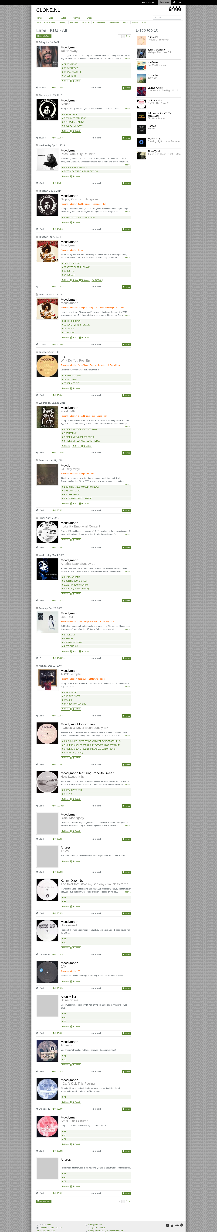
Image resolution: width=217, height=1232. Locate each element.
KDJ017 (60, 839)
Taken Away (69, 51)
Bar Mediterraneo (157, 65)
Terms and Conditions (45, 1231)
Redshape (92, 621)
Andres (66, 847)
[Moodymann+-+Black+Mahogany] (48, 823)
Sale (144, 23)
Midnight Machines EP (159, 52)
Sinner (65, 104)
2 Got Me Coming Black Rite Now (80, 171)
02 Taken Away (70, 68)
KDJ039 (60, 510)
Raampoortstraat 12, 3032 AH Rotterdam (105, 1231)
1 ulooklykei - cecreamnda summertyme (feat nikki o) (92, 741)
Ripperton (96, 204)
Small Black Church (74, 1121)
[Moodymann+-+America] (48, 1051)
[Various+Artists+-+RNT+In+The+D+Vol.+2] (141, 104)
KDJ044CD (61, 287)
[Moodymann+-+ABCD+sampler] (48, 680)
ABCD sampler (71, 674)
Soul (76, 280)
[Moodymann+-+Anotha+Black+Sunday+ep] (48, 569)
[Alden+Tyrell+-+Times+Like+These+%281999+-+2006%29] (141, 155)
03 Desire (68, 271)
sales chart (82, 621)
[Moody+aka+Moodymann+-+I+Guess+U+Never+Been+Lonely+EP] (48, 733)
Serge (99, 416)
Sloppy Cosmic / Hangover (79, 199)
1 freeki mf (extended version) (80, 429)
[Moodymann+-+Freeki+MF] (48, 417)
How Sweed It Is (72, 776)
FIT (79, 971)
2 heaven (68, 639)
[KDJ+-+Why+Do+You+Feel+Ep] (48, 366)
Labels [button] (52, 18)
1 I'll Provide (70, 114)
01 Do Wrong (70, 64)
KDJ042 (60, 395)
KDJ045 (60, 229)
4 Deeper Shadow (72, 126)
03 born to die (71, 383)
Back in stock (49, 23)
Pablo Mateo (83, 365)
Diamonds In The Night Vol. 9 (163, 90)
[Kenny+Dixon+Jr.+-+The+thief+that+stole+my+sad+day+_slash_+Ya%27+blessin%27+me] (48, 890)
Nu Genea (153, 37)
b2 (64, 1021)
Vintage (125, 23)
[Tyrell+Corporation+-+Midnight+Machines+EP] (141, 53)
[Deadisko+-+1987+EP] (141, 78)
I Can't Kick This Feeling (78, 1083)
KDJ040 (60, 453)
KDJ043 (60, 716)
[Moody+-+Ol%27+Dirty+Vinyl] (48, 474)
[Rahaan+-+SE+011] (141, 129)
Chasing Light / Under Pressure (164, 141)
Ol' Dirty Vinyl (70, 469)
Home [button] (39, 18)
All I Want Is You (156, 118)
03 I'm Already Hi (72, 72)
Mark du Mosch (105, 308)
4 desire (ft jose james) (76, 589)
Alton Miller (68, 996)
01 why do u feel (72, 376)
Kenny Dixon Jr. (72, 880)
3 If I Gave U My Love (73, 122)
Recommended (99, 23)
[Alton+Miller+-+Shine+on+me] (48, 1006)
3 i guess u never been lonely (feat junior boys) (89, 749)
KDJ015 (60, 1072)
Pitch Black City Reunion (78, 154)
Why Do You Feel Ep (75, 360)
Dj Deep (111, 365)
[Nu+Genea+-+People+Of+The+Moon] (141, 40)
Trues (65, 851)
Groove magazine (106, 621)
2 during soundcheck (75, 581)
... (62, 1163)
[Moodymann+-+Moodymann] (48, 251)
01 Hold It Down (72, 263)
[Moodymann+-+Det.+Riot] (48, 622)
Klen (104, 204)
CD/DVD (97, 280)
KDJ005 (60, 1151)
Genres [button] (76, 18)
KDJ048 (60, 138)
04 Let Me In (69, 76)
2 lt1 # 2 (67, 794)
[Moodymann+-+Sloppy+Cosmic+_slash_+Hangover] (48, 205)
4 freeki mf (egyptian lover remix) (81, 441)
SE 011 (151, 128)
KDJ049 (60, 88)
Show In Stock (45, 36)
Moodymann (69, 47)
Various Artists (155, 87)
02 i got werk (70, 379)
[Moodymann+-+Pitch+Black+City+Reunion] (48, 159)
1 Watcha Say (70, 692)
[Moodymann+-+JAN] (48, 972)
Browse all (85, 23)
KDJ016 (60, 954)
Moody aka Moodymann (78, 724)
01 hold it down (72, 321)
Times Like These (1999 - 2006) (164, 154)
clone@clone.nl (95, 1225)
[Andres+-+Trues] (48, 856)
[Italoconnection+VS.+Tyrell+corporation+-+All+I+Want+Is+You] (141, 116)
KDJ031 (60, 1033)
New (39, 23)
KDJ (64, 357)
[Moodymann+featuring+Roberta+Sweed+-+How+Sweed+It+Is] (48, 782)
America (66, 1045)
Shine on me (69, 1000)
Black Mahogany (72, 818)
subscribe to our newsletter (50, 1228)
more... (128, 58)
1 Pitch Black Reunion (75, 167)
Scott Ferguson (84, 204)
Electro (67, 446)
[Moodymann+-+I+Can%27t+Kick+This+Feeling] (48, 1089)
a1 (64, 897)
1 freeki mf (69, 635)
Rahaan (152, 125)
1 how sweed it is (72, 790)
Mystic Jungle (155, 138)
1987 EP (152, 77)
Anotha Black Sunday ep (78, 563)
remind (127, 88)
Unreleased (69, 925)
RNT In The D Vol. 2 (158, 103)
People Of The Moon (158, 39)
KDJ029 (60, 1193)
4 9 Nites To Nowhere (74, 704)
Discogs (135, 23)
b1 (64, 1018)
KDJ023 (60, 913)
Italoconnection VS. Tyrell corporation (161, 114)
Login (178, 2)
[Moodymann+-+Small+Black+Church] (48, 1126)
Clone (80, 250)
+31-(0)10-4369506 (96, 1228)
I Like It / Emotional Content (80, 526)
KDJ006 (60, 1109)
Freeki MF (68, 411)
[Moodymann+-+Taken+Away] (48, 56)
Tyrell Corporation (157, 49)
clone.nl (47, 1225)
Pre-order (74, 23)
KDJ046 (60, 183)
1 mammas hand (71, 577)
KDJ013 (60, 872)
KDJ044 (60, 344)
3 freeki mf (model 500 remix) (78, 437)
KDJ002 (60, 547)
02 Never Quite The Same (76, 267)
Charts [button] (90, 18)
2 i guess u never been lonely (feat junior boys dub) (91, 745)
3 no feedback (71, 494)
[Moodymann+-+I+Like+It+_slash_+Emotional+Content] (48, 532)
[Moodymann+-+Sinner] (48, 109)
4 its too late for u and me (77, 498)
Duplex (93, 365)
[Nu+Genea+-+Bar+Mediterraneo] (141, 66)
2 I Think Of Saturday (74, 118)
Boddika (81, 679)
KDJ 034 (60, 806)
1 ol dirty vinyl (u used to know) (81, 487)
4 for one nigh (71, 646)
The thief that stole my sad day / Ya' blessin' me (94, 884)
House (66, 81)
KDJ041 (60, 764)
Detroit (77, 81)
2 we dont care (71, 491)
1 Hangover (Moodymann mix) (79, 217)
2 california (70, 433)
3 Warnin (68, 700)
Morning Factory (98, 679)
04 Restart (69, 275)
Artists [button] (64, 18)
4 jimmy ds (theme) (73, 753)
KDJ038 (60, 600)
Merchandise (114, 23)
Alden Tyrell (154, 151)
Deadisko (153, 75)
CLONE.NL (48, 10)
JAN (64, 966)
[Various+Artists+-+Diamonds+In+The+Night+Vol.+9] (141, 91)
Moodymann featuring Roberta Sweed (87, 773)
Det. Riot (67, 616)
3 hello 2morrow (72, 642)
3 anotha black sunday (75, 585)
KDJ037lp (61, 658)
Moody (65, 465)
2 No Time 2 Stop (71, 696)
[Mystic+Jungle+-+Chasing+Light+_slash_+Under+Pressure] (141, 142)
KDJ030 (60, 988)
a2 (64, 901)
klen (118, 365)
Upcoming (62, 23)
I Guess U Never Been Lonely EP (84, 727)
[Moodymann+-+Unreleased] (48, 931)
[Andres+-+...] (48, 1169)
